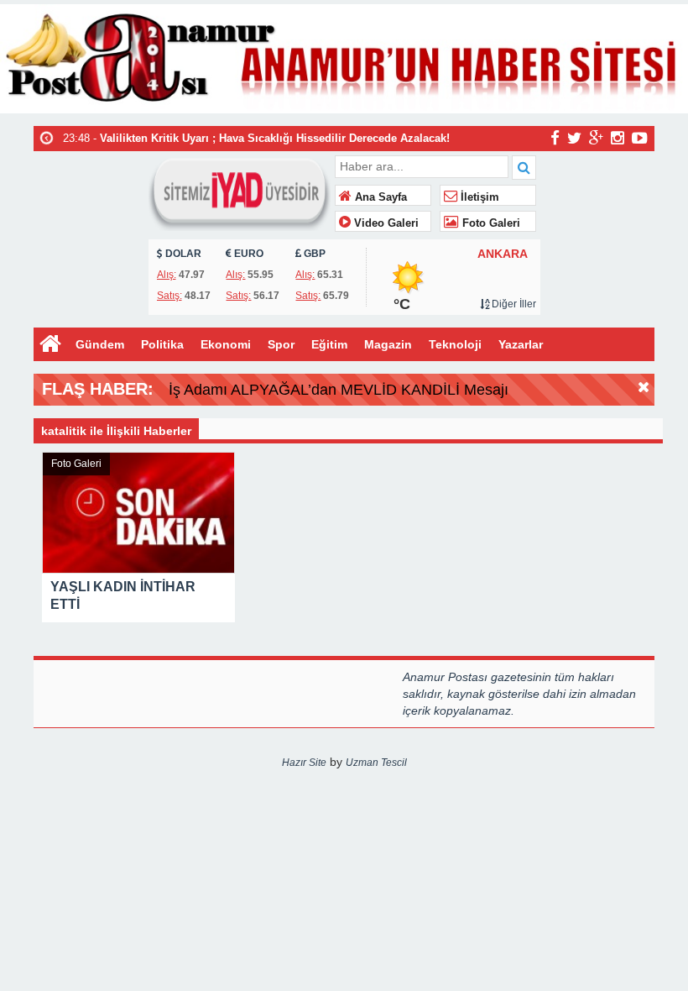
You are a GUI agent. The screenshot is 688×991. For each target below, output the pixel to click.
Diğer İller (512, 304)
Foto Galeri (489, 223)
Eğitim (329, 344)
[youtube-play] (640, 137)
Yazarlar (520, 344)
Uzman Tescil (376, 762)
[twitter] (574, 137)
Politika (162, 344)
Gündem (100, 344)
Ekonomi (226, 344)
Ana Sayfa (379, 197)
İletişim (478, 197)
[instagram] (617, 137)
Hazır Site (304, 762)
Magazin (388, 344)
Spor (281, 344)
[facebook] (555, 137)
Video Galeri (385, 223)
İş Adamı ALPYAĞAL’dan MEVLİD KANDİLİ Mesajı (338, 389)
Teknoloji (455, 344)
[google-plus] (596, 137)
